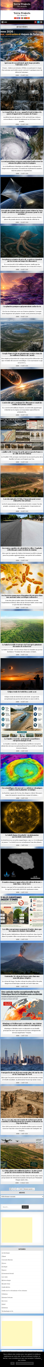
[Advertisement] (17, 1230)
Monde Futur (23, 1142)
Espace (6, 182)
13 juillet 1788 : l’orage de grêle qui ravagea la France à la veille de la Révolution (22, 453)
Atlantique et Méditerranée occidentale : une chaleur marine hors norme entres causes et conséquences (22, 1024)
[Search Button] (41, 22)
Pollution (15, 182)
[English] (18, 18)
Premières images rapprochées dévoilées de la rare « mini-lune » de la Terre (22, 883)
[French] (20, 18)
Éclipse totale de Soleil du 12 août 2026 (22, 692)
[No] (41, 1359)
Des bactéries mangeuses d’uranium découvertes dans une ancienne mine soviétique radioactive (22, 596)
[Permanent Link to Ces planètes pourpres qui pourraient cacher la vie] (22, 289)
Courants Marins (22, 1044)
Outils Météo (6, 1287)
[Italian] (23, 18)
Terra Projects (22, 4)
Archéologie (19, 231)
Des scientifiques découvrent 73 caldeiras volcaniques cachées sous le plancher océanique (22, 789)
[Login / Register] (38, 22)
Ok (12, 1363)
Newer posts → (29, 1189)
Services (4, 1301)
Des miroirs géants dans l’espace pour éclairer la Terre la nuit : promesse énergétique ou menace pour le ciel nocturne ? (22, 212)
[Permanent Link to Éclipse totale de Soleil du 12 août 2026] (22, 674)
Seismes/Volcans (23, 759)
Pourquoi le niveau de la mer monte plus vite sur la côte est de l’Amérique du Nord (22, 1073)
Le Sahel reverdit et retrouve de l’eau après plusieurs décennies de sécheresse (22, 645)
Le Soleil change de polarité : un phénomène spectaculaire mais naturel (22, 836)
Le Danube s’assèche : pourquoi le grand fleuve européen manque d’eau (22, 740)
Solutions (24, 182)
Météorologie (23, 34)
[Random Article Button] (35, 22)
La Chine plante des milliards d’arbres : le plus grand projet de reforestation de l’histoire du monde (22, 1171)
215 (21, 1189)
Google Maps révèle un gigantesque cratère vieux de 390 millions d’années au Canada (22, 354)
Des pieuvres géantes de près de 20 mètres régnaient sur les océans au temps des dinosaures (22, 260)
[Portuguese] (26, 18)
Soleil (23, 806)
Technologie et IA (36, 182)
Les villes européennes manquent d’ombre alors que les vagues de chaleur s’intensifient (22, 930)
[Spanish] (28, 18)
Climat (18, 470)
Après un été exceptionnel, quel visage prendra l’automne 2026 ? (22, 64)
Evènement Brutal (17, 83)
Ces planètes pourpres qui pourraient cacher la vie (22, 306)
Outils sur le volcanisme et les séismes (14, 1290)
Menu (5, 22)
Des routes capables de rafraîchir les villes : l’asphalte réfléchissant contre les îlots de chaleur (22, 549)
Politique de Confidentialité (24, 1363)
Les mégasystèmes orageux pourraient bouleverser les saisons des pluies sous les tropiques (22, 162)
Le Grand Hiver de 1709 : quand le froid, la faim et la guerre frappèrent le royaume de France (22, 113)
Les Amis (5, 1277)
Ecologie (26, 616)
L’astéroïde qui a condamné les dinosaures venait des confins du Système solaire (22, 403)
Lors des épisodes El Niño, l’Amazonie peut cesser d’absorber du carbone (22, 500)
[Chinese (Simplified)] (15, 18)
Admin (17, 75)
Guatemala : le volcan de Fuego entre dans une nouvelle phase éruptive (22, 977)
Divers (28, 231)
